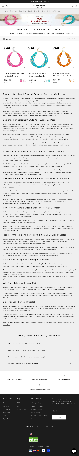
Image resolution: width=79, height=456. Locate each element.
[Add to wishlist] (4, 47)
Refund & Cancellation (39, 415)
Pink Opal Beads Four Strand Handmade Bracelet (14, 75)
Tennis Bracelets (37, 322)
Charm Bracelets (63, 322)
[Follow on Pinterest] (52, 427)
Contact (33, 419)
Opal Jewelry (8, 419)
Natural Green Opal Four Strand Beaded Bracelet (37, 75)
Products (13, 11)
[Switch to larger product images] (4, 38)
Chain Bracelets (50, 322)
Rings (5, 403)
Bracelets (6, 409)
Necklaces (7, 412)
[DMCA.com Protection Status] (39, 439)
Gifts (5, 415)
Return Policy (35, 412)
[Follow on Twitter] (42, 427)
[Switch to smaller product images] (7, 38)
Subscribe (59, 417)
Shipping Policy (36, 409)
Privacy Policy (36, 403)
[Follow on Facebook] (37, 427)
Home (6, 11)
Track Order (21, 409)
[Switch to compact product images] (10, 38)
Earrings (6, 406)
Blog (19, 406)
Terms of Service (37, 406)
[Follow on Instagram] (47, 427)
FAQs (19, 403)
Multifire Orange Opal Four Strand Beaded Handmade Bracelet (62, 75)
